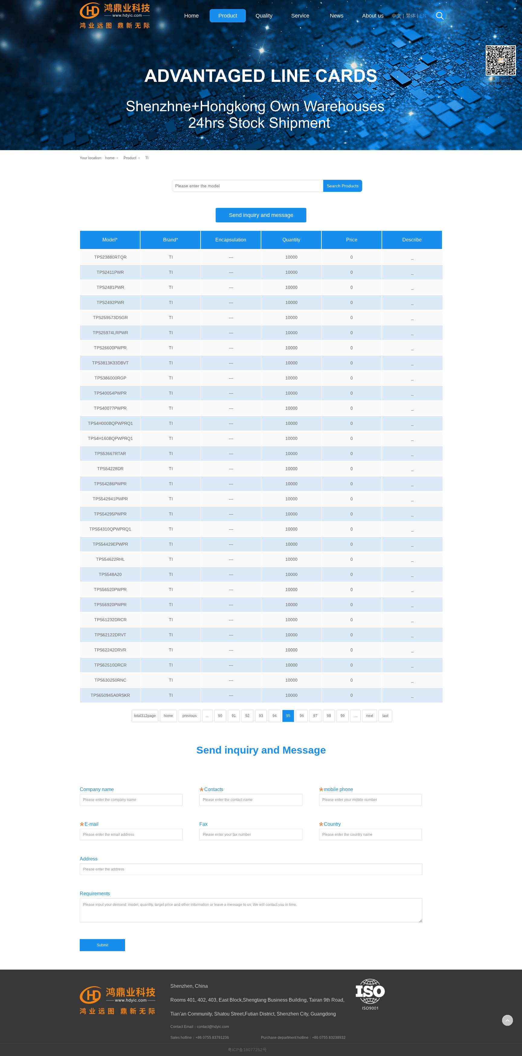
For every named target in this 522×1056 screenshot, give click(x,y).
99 (342, 716)
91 (234, 716)
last (385, 716)
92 (247, 716)
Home (191, 16)
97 (315, 716)
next (369, 716)
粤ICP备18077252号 (247, 1049)
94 (274, 716)
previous (189, 716)
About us (373, 16)
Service (300, 16)
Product (227, 16)
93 (261, 716)
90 (220, 716)
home (109, 158)
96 (302, 716)
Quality (264, 16)
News (336, 16)
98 (329, 716)
